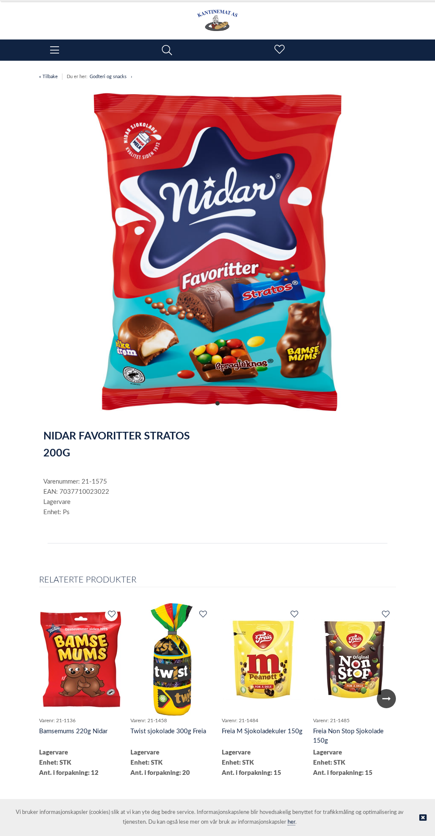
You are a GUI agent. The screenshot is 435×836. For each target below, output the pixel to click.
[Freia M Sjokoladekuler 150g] (263, 659)
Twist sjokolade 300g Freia (168, 731)
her (291, 822)
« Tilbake (48, 76)
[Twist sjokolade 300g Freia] (172, 659)
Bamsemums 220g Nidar (73, 731)
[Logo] (217, 16)
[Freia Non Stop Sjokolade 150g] (354, 659)
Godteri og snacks (108, 76)
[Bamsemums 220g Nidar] (80, 659)
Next (386, 698)
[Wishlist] (111, 615)
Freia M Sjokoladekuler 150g (262, 731)
